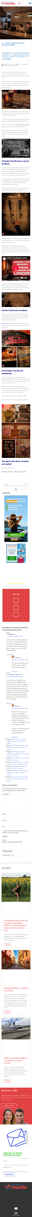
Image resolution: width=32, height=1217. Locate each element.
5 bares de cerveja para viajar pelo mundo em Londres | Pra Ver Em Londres (17, 779)
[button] (9, 1105)
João (16, 657)
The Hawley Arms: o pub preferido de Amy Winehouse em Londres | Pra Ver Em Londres (18, 754)
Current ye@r (6, 855)
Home (3, 43)
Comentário (6, 794)
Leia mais (7, 944)
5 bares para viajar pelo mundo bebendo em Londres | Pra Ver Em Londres (18, 772)
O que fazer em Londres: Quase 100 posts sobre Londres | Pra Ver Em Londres (18, 747)
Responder (10, 654)
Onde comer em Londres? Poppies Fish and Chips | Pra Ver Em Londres (16, 741)
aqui (8, 119)
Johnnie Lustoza (14, 674)
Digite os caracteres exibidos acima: (12, 842)
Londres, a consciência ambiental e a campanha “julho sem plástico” (16, 1060)
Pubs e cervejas (14, 65)
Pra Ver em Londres (7, 65)
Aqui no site (4, 323)
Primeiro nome (7, 1167)
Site (3, 826)
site (25, 396)
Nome (4, 814)
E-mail (4, 820)
